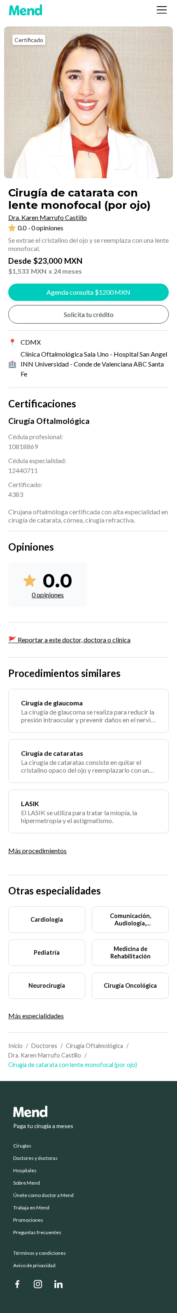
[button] (160, 10)
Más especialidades (36, 1016)
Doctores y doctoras (35, 1158)
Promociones (28, 1220)
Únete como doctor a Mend (43, 1195)
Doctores (44, 1046)
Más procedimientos (37, 850)
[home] (25, 10)
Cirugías (22, 1146)
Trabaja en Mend (31, 1208)
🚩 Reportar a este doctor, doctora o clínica (69, 639)
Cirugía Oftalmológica (94, 1046)
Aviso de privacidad (34, 1265)
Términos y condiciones (39, 1253)
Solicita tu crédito (89, 314)
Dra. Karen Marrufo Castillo (44, 1055)
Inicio (15, 1046)
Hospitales (25, 1170)
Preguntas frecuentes (37, 1232)
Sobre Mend (26, 1183)
